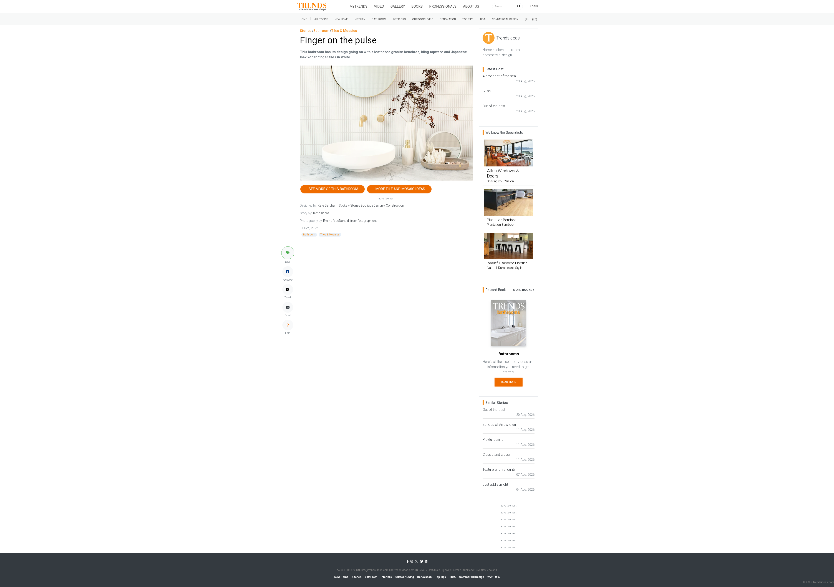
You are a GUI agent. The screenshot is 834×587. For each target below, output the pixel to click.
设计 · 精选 (531, 19)
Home (303, 19)
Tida (482, 19)
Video (379, 6)
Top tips (467, 19)
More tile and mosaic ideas (399, 189)
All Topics (321, 19)
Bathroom (379, 19)
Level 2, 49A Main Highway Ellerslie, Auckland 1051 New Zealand (457, 570)
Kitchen (360, 19)
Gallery (398, 6)
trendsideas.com (403, 570)
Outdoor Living (422, 19)
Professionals (443, 6)
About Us (471, 6)
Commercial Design (505, 19)
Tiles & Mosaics (329, 234)
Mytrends (358, 6)
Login (534, 6)
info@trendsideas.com (374, 570)
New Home (341, 19)
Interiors (399, 19)
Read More (508, 381)
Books (417, 6)
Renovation (448, 19)
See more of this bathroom (332, 189)
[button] (287, 252)
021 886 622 (348, 570)
